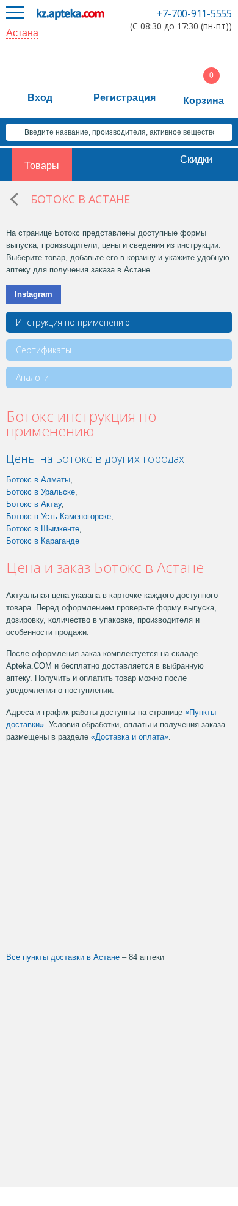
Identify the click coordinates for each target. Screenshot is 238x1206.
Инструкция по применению (73, 322)
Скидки (196, 159)
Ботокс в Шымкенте (42, 528)
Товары (41, 165)
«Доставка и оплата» (129, 736)
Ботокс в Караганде (42, 540)
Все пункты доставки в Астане (63, 957)
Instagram (33, 294)
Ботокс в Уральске (40, 491)
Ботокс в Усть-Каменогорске (58, 516)
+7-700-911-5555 (194, 13)
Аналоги (32, 377)
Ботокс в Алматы (38, 479)
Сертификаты (43, 350)
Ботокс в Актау (34, 504)
